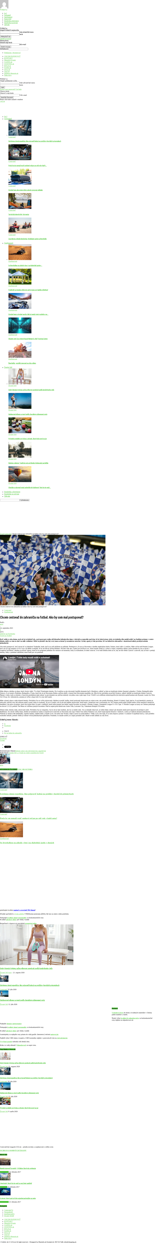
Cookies (3, 1242)
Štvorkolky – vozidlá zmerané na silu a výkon (22, 363)
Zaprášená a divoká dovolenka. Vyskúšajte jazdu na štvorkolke (27, 239)
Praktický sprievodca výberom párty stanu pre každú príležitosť (28, 290)
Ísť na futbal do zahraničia (13, 733)
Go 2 (5, 13)
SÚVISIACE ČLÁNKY (8, 769)
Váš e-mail (23, 44)
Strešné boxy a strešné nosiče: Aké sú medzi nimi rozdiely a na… (28, 314)
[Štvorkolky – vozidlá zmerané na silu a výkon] (19, 357)
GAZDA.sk (8, 62)
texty (1, 624)
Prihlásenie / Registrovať (12, 53)
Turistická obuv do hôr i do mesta (18, 214)
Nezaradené (8, 1212)
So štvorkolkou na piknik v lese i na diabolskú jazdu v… (25, 265)
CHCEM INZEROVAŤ (12, 56)
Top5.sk (7, 71)
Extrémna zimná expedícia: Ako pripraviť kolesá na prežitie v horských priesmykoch (34, 141)
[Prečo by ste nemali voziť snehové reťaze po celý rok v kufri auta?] (19, 159)
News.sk (7, 69)
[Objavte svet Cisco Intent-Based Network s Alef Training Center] (19, 333)
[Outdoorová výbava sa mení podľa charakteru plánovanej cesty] (19, 408)
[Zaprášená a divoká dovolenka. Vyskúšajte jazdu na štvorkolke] (19, 233)
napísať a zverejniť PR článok (24, 910)
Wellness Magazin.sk (11, 73)
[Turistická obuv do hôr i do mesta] (19, 208)
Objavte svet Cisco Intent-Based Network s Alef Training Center (28, 339)
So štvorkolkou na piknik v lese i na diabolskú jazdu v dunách (27, 843)
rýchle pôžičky (19, 914)
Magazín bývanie (10, 60)
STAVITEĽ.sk (9, 64)
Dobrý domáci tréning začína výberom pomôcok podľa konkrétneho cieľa (31, 390)
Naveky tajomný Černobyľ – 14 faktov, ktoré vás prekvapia (18, 1168)
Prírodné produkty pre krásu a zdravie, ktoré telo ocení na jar (27, 439)
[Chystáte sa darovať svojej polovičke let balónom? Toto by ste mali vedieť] (19, 481)
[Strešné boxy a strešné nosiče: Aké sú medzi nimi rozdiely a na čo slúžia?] (19, 308)
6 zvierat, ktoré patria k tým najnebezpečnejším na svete (18, 1198)
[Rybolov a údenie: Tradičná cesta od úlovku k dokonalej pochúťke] (19, 457)
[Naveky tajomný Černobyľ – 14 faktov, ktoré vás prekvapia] (5, 1165)
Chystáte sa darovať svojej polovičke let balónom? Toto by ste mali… (29, 487)
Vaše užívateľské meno (27, 32)
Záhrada (6, 25)
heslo (21, 34)
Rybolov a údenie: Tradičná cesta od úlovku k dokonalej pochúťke (28, 463)
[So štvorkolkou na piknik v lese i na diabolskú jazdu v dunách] (19, 259)
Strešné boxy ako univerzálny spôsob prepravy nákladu (25, 190)
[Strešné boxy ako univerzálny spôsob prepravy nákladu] (19, 184)
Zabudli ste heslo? (5, 39)
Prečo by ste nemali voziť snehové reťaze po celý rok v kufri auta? (28, 818)
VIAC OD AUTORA (24, 769)
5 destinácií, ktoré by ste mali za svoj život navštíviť (16, 1183)
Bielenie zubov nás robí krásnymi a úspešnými (30, 751)
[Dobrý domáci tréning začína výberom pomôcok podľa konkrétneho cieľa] (19, 384)
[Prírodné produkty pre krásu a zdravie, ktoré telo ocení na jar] (19, 433)
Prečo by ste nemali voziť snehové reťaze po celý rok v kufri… (27, 166)
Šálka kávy (8, 75)
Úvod (2, 534)
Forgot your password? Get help (11, 89)
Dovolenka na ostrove (11, 23)
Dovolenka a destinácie (11, 21)
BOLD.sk (7, 66)
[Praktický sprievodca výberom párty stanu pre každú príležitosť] (19, 284)
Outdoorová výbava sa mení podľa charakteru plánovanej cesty (27, 414)
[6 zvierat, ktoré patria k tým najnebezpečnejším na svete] (5, 1195)
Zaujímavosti (8, 17)
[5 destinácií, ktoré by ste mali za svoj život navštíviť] (5, 1180)
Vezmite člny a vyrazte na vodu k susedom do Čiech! (26, 753)
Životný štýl (7, 19)
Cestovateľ (7, 15)
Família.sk (7, 68)
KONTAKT (8, 58)
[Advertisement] (77, 517)
